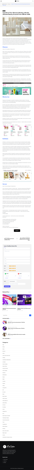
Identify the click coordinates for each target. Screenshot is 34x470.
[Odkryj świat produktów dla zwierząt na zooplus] (5, 334)
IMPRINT (4, 462)
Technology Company (6, 417)
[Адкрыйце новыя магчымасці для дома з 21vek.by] (5, 322)
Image (5, 281)
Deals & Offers (5, 366)
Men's (3, 394)
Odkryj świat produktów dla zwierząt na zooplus (16, 334)
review (4, 409)
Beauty (4, 346)
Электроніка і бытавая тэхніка (12, 327)
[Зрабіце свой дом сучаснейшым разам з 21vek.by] (5, 328)
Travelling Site (5, 424)
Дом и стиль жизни (6, 430)
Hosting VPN (4, 387)
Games (4, 385)
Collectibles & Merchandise (7, 359)
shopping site (5, 411)
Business (4, 351)
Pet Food (9, 333)
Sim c (3, 413)
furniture (4, 383)
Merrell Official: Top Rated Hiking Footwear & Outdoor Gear (25, 239)
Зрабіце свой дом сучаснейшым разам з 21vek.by (16, 328)
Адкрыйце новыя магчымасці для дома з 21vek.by (16, 322)
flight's (3, 379)
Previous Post (7, 237)
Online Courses (5, 398)
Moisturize (6, 97)
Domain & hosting (5, 368)
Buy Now (17, 230)
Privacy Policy (5, 459)
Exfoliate (5, 138)
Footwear (4, 381)
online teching (5, 402)
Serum (5, 184)
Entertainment (5, 374)
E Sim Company (5, 370)
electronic (4, 372)
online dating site (5, 400)
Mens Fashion (5, 396)
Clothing (4, 357)
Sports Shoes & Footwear (6, 415)
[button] (29, 292)
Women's (4, 428)
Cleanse (5, 47)
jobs (3, 389)
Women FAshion (5, 426)
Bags (3, 344)
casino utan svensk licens (6, 355)
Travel (3, 422)
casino (3, 353)
